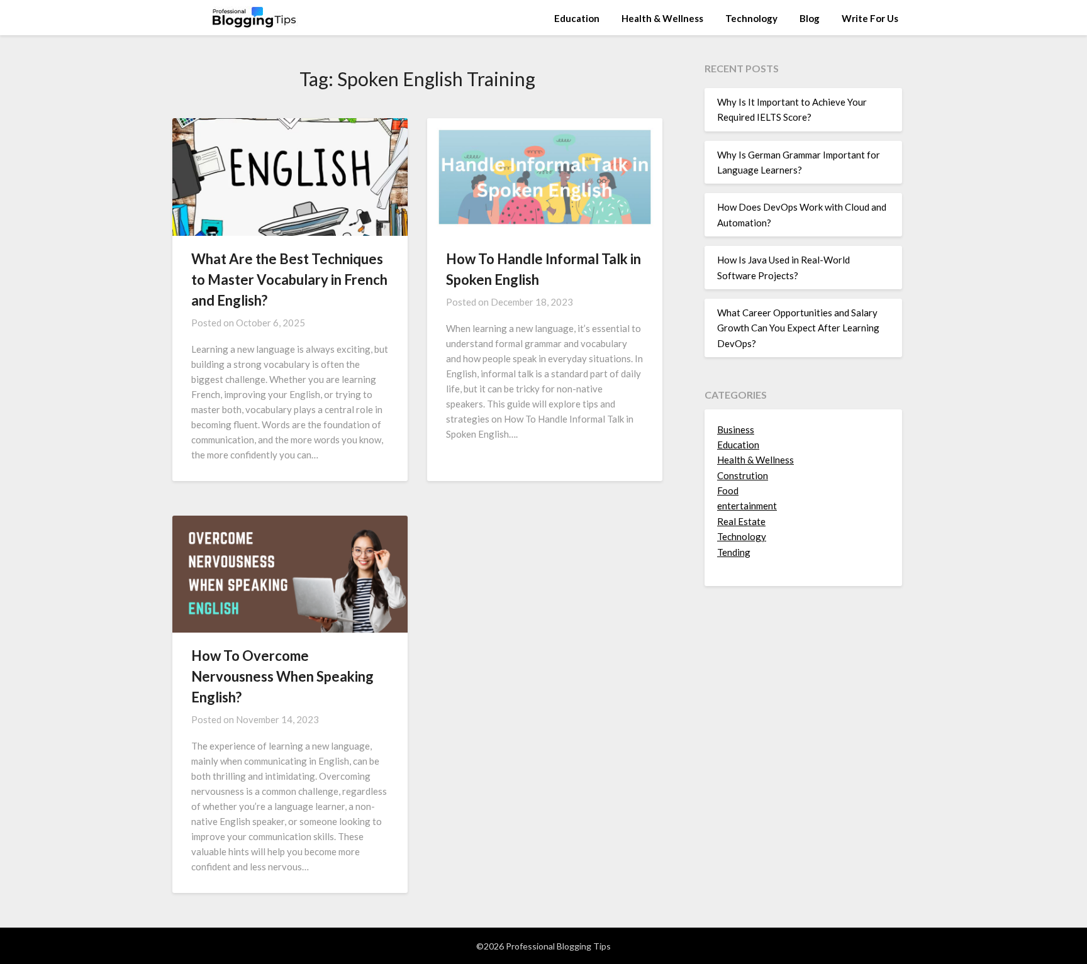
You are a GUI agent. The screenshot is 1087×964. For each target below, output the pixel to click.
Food (728, 490)
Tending (733, 552)
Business (735, 429)
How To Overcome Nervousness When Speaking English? (282, 676)
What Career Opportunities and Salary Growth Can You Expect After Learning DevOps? (798, 328)
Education (576, 18)
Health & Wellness (662, 18)
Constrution (742, 475)
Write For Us (870, 18)
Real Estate (741, 521)
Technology (751, 18)
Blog (810, 18)
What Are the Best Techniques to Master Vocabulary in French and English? (289, 279)
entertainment (747, 505)
